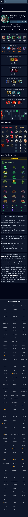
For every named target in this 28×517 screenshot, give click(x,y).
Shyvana (24, 320)
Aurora (5, 348)
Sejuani (14, 506)
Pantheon (14, 449)
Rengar (14, 488)
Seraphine (23, 305)
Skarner (24, 334)
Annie (5, 334)
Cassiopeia (5, 384)
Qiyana (14, 459)
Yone (24, 463)
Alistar (5, 320)
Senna (14, 509)
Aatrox (5, 305)
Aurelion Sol (5, 345)
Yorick (23, 466)
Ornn (14, 445)
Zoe (24, 499)
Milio (14, 391)
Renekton (14, 484)
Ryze (14, 499)
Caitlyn (5, 377)
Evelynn (5, 416)
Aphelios (5, 338)
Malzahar (14, 377)
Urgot (23, 402)
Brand (5, 366)
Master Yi (14, 384)
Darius (5, 395)
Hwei (5, 466)
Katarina (14, 316)
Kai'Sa (5, 506)
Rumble (15, 495)
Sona (24, 341)
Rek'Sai (14, 474)
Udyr (24, 398)
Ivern (5, 477)
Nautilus (14, 416)
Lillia (14, 356)
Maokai (14, 381)
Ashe (5, 341)
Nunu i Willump (15, 434)
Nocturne (14, 431)
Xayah (23, 449)
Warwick (24, 441)
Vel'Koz (24, 416)
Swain (23, 348)
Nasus (14, 413)
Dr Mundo (5, 402)
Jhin (5, 495)
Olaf (15, 438)
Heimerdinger (5, 463)
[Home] (2, 1)
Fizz (5, 431)
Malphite (14, 373)
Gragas (5, 449)
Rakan (14, 466)
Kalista (5, 509)
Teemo (24, 373)
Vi (23, 423)
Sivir (24, 330)
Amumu (5, 327)
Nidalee (15, 423)
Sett (24, 309)
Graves (5, 452)
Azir (5, 352)
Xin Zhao (24, 456)
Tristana (24, 381)
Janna (5, 481)
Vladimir (24, 434)
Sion (24, 327)
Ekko (5, 409)
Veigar (23, 413)
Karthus (15, 309)
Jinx (5, 499)
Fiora (5, 427)
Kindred (15, 334)
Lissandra (14, 359)
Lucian (14, 363)
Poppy (14, 452)
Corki (5, 391)
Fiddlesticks (5, 423)
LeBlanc (15, 345)
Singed (24, 323)
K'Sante (5, 502)
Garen (5, 441)
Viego (23, 427)
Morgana (14, 402)
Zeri (24, 488)
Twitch (24, 395)
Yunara (24, 470)
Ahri (5, 309)
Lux (14, 370)
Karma (14, 305)
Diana (5, 398)
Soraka (24, 345)
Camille (5, 381)
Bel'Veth (5, 359)
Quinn (14, 463)
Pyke (14, 456)
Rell (15, 477)
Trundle (24, 384)
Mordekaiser (14, 398)
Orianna (15, 441)
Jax (5, 488)
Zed (24, 484)
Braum (5, 370)
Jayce (5, 491)
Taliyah (24, 363)
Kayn (14, 323)
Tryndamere (24, 388)
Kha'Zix (14, 330)
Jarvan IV (5, 484)
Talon (24, 366)
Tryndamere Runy (14, 158)
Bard (5, 356)
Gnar (5, 445)
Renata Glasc (14, 481)
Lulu (15, 366)
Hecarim (5, 459)
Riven (14, 491)
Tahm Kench (24, 359)
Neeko (14, 420)
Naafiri (14, 406)
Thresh (24, 377)
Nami (14, 409)
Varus (23, 406)
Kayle (14, 320)
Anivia (5, 330)
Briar (5, 373)
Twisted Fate (24, 391)
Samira (14, 502)
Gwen (5, 456)
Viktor (23, 431)
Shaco (23, 313)
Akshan (5, 316)
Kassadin (14, 313)
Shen (24, 316)
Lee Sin (14, 348)
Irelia (5, 474)
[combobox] (15, 1)
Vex (24, 420)
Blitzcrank (5, 363)
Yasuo (23, 459)
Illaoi (5, 470)
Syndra (24, 356)
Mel (15, 388)
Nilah (14, 427)
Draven (5, 406)
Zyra (24, 502)
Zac (24, 481)
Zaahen (24, 477)
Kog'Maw (14, 341)
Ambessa (5, 323)
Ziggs (23, 491)
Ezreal (5, 420)
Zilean (23, 495)
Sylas (24, 352)
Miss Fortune (14, 395)
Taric (24, 370)
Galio (5, 434)
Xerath (24, 452)
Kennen (15, 327)
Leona (14, 352)
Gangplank (5, 438)
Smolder (24, 338)
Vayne (23, 409)
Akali (5, 313)
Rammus (14, 470)
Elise (5, 413)
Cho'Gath (5, 388)
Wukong (24, 445)
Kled (14, 338)
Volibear (24, 438)
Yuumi (23, 474)
